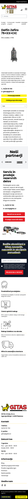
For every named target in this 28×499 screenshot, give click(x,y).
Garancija (4, 476)
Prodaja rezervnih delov (14, 219)
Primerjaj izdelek (14, 96)
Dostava (4, 471)
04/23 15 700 (7, 89)
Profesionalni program (11, 23)
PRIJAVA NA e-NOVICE (14, 272)
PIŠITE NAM (22, 497)
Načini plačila (5, 473)
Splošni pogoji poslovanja (10, 466)
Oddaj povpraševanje (14, 100)
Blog (2, 463)
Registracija (19, 1)
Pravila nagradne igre (8, 468)
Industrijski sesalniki (24, 23)
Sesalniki (18, 22)
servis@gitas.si (10, 209)
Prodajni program (3, 23)
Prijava (25, 1)
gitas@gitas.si (8, 91)
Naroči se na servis (14, 214)
